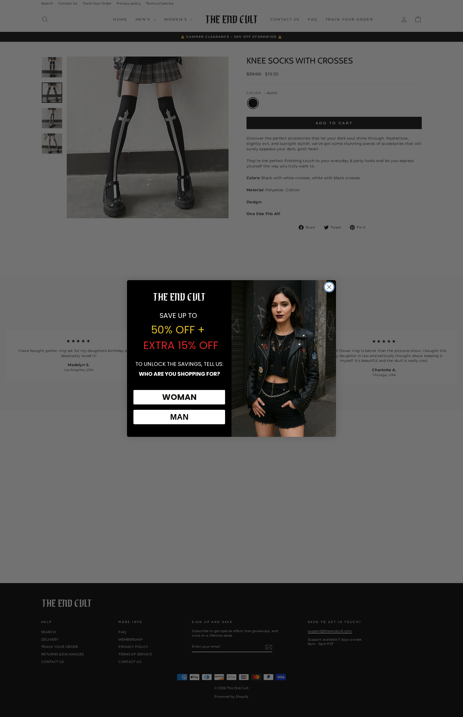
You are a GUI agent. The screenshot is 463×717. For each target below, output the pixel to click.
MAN (179, 416)
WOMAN (179, 397)
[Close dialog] (329, 287)
